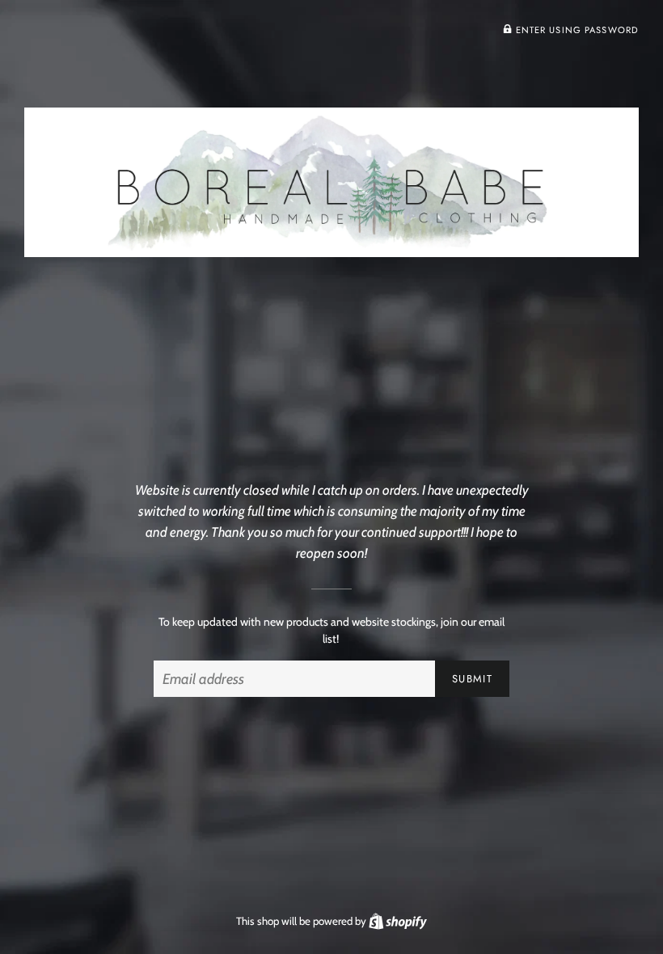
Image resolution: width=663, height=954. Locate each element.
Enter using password (575, 29)
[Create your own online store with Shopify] (398, 920)
